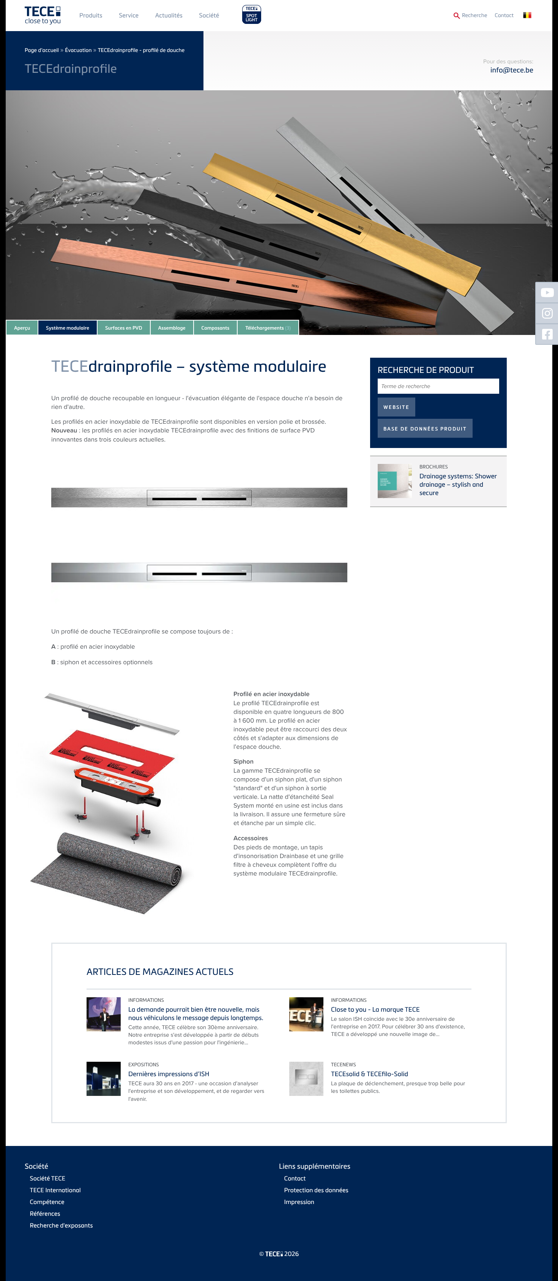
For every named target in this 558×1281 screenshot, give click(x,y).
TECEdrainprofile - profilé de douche (141, 50)
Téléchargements (268, 328)
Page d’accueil (42, 50)
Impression (299, 1202)
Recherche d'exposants (61, 1225)
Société (209, 15)
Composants (216, 328)
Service (129, 15)
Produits (90, 15)
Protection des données (316, 1190)
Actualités (169, 15)
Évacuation (78, 50)
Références (45, 1213)
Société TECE (47, 1178)
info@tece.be (511, 70)
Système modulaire (67, 328)
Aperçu (22, 328)
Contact (504, 15)
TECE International (55, 1190)
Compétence (47, 1202)
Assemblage (172, 328)
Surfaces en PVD (123, 328)
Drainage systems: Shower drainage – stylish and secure (458, 484)
